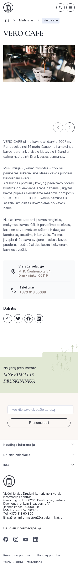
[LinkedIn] (39, 318)
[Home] (7, 21)
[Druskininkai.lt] (8, 7)
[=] (70, 7)
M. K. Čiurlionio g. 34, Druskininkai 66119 (35, 273)
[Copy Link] (7, 318)
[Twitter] (18, 318)
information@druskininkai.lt (40, 517)
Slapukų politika (48, 555)
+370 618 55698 (33, 292)
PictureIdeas (33, 562)
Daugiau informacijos (19, 528)
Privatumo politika (16, 555)
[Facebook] (28, 318)
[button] (58, 127)
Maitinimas (26, 20)
